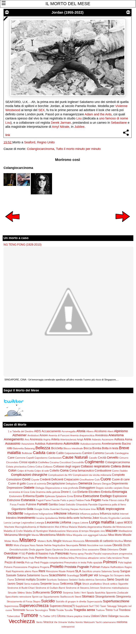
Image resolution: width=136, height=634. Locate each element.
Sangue (125, 571)
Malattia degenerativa (90, 526)
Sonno (56, 592)
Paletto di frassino (37, 553)
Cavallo (93, 457)
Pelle (31, 557)
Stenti (78, 596)
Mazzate (112, 530)
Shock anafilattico (92, 583)
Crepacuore (71, 479)
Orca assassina (72, 549)
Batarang (29, 448)
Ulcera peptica (74, 616)
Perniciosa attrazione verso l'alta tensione (98, 557)
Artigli (80, 439)
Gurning (65, 509)
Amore (43, 435)
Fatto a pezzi (67, 500)
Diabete (29, 487)
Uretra (86, 616)
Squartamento (51, 596)
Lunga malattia (101, 522)
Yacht (98, 622)
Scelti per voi (89, 575)
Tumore (29, 615)
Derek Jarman (61, 122)
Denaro (97, 483)
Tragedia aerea (84, 610)
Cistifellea (43, 462)
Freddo (21, 504)
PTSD (22, 553)
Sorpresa (68, 592)
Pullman (95, 566)
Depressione (15, 487)
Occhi (126, 545)
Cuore (105, 479)
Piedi (36, 562)
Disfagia (39, 487)
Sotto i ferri (80, 592)
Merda (35, 535)
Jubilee (79, 126)
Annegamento (14, 439)
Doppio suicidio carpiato (109, 487)
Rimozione (52, 571)
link (7, 135)
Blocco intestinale (73, 448)
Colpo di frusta (25, 470)
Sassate (11, 575)
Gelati (61, 504)
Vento (39, 622)
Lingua (76, 522)
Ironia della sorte (69, 517)
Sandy (116, 571)
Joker (95, 517)
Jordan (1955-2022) (68, 12)
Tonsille (68, 610)
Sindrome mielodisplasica (114, 587)
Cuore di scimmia (36, 483)
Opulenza (57, 549)
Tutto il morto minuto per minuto (78, 149)
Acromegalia (69, 431)
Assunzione (27, 443)
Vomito (79, 622)
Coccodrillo (78, 462)
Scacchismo (57, 575)
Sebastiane (119, 122)
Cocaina (54, 462)
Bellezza (42, 448)
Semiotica (100, 579)
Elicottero (94, 491)
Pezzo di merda (14, 562)
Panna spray (77, 553)
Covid (26, 479)
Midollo (61, 534)
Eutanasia (28, 500)
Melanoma (11, 534)
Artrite (87, 439)
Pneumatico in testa (75, 562)
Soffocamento (41, 592)
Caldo (60, 453)
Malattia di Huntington (36, 530)
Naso (32, 545)
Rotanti (70, 571)
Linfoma (65, 522)
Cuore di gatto (17, 483)
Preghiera (33, 567)
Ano (27, 439)
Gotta (46, 509)
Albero (90, 431)
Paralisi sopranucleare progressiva (112, 553)
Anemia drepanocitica (82, 435)
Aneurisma (116, 435)
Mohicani (67, 541)
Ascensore (108, 439)
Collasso (48, 466)
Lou (79, 118)
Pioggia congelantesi (51, 562)
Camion (87, 453)
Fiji (127, 500)
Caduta (39, 452)
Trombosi (125, 609)
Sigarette (123, 583)
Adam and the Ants (98, 114)
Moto (9, 545)
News (82, 545)
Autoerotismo (54, 443)
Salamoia (106, 571)
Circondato (12, 462)
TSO (96, 606)
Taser (103, 606)
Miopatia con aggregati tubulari (90, 535)
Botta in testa (110, 448)
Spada (90, 592)
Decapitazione (56, 483)
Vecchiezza (22, 621)
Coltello (54, 470)
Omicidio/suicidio (18, 549)
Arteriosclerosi (68, 439)
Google (38, 509)
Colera (31, 466)
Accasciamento (51, 431)
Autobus (40, 443)
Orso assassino (90, 549)
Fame (47, 500)
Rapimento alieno (21, 571)
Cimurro (123, 457)
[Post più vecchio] (123, 224)
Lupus (119, 522)
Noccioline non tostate (99, 545)
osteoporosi (68, 626)
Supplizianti (81, 606)
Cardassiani (55, 457)
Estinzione (13, 500)
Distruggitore (87, 487)
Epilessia (50, 496)
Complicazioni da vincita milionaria (92, 474)
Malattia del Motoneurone (117, 526)
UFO (53, 616)
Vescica (48, 622)
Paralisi (88, 553)
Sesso (55, 583)
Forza (13, 504)
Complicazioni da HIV (60, 474)
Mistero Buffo (45, 541)
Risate (62, 571)
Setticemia (66, 583)
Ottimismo (112, 549)
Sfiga (77, 583)
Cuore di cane (121, 479)
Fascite (56, 500)
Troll (115, 610)
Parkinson (14, 557)
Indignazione (46, 513)
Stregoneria (123, 596)
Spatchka (100, 592)
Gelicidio (70, 504)
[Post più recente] (12, 224)
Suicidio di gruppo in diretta (71, 601)
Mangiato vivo (97, 530)
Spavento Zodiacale (117, 592)
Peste (126, 557)
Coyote (35, 479)
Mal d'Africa (61, 526)
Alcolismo (100, 431)
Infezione (60, 513)
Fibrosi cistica (116, 500)
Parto (25, 557)
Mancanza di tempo (77, 530)
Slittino (21, 592)
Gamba (53, 504)
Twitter (46, 616)
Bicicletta (57, 448)
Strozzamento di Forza (19, 601)
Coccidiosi (65, 462)
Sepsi (19, 583)
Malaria (73, 526)
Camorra (98, 453)
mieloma (122, 622)
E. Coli (73, 491)
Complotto (118, 474)
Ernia (70, 496)
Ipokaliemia (51, 518)
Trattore (100, 610)
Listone (84, 522)
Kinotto (104, 518)
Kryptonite (114, 518)
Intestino (11, 517)
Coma (64, 470)
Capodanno (41, 457)
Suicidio (48, 601)
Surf (91, 606)
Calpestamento (72, 453)
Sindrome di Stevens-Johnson (82, 587)
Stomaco (88, 596)
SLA (78, 571)
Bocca (88, 448)
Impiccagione (115, 509)
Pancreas (62, 553)
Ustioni (95, 616)
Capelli (30, 457)
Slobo (29, 592)
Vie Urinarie (60, 622)
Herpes (74, 509)
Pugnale (83, 567)
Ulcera (61, 616)
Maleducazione (57, 530)
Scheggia (104, 575)
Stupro (36, 601)
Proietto (56, 566)
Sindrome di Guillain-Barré (50, 587)
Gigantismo (19, 508)
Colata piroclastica (16, 466)
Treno (109, 609)
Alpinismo (121, 431)
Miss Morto (115, 534)
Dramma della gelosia (48, 491)
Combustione (103, 470)
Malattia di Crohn (13, 530)
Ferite (105, 500)
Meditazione (125, 530)
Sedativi (73, 579)
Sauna (44, 575)
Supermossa (11, 606)
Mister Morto (11, 541)
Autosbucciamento (90, 443)
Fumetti (42, 504)
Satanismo (33, 575)
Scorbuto (52, 579)
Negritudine (58, 545)
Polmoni (110, 562)
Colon (12, 470)
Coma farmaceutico (81, 470)
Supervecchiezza (34, 605)
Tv (40, 616)
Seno (110, 579)
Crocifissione (87, 479)
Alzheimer (19, 435)
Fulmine (31, 504)
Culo (97, 479)
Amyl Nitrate (60, 126)
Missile (127, 534)
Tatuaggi (112, 606)
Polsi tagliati (124, 562)
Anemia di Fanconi (59, 435)
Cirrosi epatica (28, 462)
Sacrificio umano (91, 571)
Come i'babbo (120, 470)
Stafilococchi (67, 596)
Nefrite (48, 545)
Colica (38, 466)
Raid (8, 571)
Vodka (71, 622)
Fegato (96, 500)
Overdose (11, 553)
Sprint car (37, 596)
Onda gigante (36, 549)
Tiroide (60, 610)
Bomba (96, 448)
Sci (111, 575)
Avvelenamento (111, 443)
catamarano (109, 622)
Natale (39, 545)
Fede (87, 500)
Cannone (20, 457)
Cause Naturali (75, 457)
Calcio (50, 453)
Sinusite (12, 592)
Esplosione (120, 496)
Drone (65, 491)
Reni (42, 571)
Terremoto (19, 609)
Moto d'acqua (21, 545)
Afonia (80, 431)
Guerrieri (55, 509)
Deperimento (120, 483)
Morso (127, 540)
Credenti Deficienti (51, 479)
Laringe (16, 522)
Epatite (39, 496)
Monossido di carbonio (99, 540)
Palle (52, 553)
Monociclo (78, 541)
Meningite (24, 534)
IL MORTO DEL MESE (68, 3)
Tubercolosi (13, 616)
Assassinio (12, 443)
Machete (9, 526)
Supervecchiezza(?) (62, 605)
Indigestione (31, 513)
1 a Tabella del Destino (20, 431)
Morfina (118, 541)
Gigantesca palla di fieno (112, 504)
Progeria (44, 567)
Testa (52, 609)
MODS (128, 522)
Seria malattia (31, 583)
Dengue (106, 483)
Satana (21, 575)
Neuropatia (72, 545)
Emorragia (119, 491)
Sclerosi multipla (25, 579)
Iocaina (40, 518)
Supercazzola (94, 601)
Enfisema (29, 496)
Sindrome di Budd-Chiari (21, 587)
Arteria (55, 439)
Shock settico (110, 583)
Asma (128, 439)
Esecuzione (91, 496)
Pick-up (29, 562)
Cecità (102, 457)
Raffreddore (117, 567)
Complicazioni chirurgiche (29, 474)
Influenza (73, 513)
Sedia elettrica (86, 579)
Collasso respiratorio (95, 466)
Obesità (117, 545)
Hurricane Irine (87, 509)
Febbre (80, 500)
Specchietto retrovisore (18, 596)
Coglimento (94, 462)
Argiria (46, 439)
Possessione (20, 567)
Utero (103, 616)
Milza (69, 535)
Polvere (8, 567)
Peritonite (41, 557)
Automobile (71, 443)
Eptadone (61, 496)
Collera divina (120, 466)
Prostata (70, 567)
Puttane (105, 567)
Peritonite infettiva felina (61, 557)
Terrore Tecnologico (37, 610)
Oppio (48, 549)
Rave (35, 571)
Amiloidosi (33, 435)
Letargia (39, 522)
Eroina (78, 496)
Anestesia (101, 435)
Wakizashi (89, 622)
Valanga (113, 616)
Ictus (101, 508)
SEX (41, 110)
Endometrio (15, 496)
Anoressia (36, 439)
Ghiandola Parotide (87, 504)
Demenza (85, 483)
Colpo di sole (41, 470)
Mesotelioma (47, 534)
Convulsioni (13, 479)
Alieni (110, 431)
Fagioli (40, 500)
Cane (11, 457)
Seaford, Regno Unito (39, 142)
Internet (124, 513)
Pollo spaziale (94, 562)
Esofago (106, 496)
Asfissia (119, 439)
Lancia (7, 522)
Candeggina (122, 453)
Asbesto (96, 439)
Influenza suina (109, 513)
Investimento (26, 518)
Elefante (82, 491)
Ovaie (123, 549)
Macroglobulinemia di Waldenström (34, 526)
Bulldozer (27, 453)
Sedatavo (63, 579)
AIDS (37, 431)
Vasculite (124, 616)
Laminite (125, 518)
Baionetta (18, 448)
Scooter (41, 579)
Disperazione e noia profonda (61, 487)
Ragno (128, 567)
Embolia (106, 491)
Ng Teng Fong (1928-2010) (22, 244)
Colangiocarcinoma (40, 149)
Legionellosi (27, 522)
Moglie (57, 540)
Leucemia (52, 522)
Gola (30, 509)
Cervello (112, 457)
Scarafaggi (73, 575)
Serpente (46, 583)
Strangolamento (105, 596)
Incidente (15, 513)
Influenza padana (89, 513)
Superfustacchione (116, 601)
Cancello (109, 453)
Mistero (27, 540)
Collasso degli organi (66, 466)
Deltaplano (72, 483)
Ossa (103, 549)
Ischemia (86, 517)
